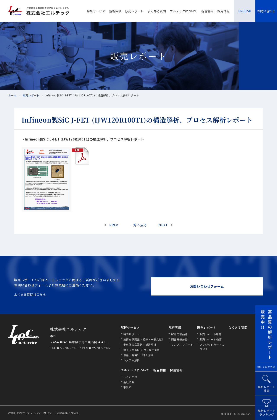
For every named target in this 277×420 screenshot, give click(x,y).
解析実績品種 (179, 334)
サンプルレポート (182, 344)
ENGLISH (244, 11)
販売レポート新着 (211, 334)
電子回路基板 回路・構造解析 (141, 350)
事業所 (127, 387)
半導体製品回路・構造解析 (139, 344)
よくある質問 (157, 11)
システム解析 (131, 360)
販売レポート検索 (211, 339)
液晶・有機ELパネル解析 (138, 355)
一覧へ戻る (138, 225)
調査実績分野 (179, 339)
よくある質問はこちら (30, 294)
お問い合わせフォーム (207, 286)
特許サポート (131, 334)
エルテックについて (183, 11)
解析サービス (96, 11)
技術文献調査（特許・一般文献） (144, 339)
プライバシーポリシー (41, 413)
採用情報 (223, 11)
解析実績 (115, 11)
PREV (113, 225)
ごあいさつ (130, 376)
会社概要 (128, 382)
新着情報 (207, 11)
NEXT (163, 225)
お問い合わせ (266, 11)
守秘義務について (68, 413)
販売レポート (134, 11)
